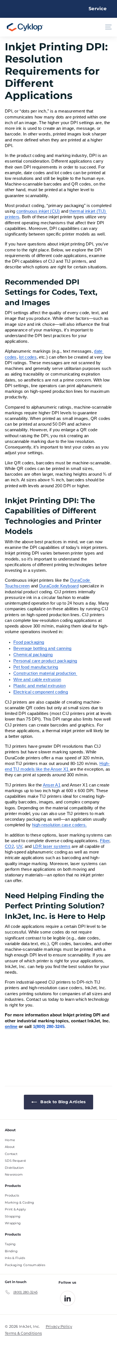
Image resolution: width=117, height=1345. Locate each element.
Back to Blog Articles (62, 1101)
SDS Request (15, 1161)
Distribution (14, 1168)
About (10, 1147)
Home (10, 1140)
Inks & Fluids (15, 1258)
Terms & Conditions (23, 1333)
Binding (11, 1251)
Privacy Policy (59, 1326)
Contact (11, 1154)
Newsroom (14, 1174)
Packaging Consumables (25, 1265)
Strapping (13, 1216)
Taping (10, 1244)
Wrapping (13, 1223)
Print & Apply (15, 1209)
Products (12, 1195)
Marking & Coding (19, 1202)
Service (97, 8)
